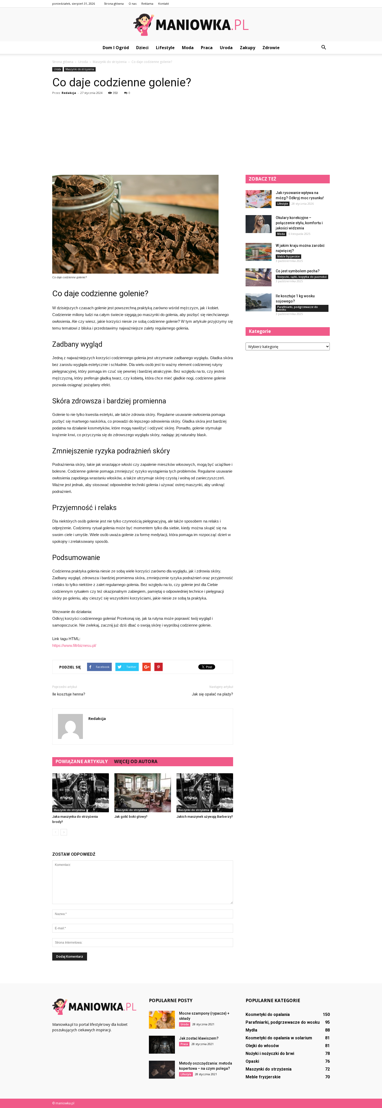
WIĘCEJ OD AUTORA (135, 761)
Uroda (226, 47)
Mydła (251, 1030)
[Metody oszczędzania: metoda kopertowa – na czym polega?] (162, 1070)
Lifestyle (165, 47)
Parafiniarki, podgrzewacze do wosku (297, 308)
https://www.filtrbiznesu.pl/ (74, 645)
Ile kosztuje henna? (68, 694)
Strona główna (114, 3)
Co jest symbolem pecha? (298, 271)
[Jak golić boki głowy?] (142, 792)
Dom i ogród (116, 47)
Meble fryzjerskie (288, 256)
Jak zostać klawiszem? (199, 1038)
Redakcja (69, 93)
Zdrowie (271, 47)
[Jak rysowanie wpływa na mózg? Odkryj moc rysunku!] (259, 199)
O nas (132, 3)
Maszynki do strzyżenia (79, 69)
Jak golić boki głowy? (130, 817)
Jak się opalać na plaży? (212, 694)
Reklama (147, 3)
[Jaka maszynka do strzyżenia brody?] (80, 792)
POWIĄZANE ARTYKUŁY (81, 761)
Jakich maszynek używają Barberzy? (204, 817)
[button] (323, 47)
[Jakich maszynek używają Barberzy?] (204, 792)
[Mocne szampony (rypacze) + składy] (162, 1020)
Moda (188, 47)
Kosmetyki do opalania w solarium (279, 1037)
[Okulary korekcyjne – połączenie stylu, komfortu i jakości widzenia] (259, 224)
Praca (207, 47)
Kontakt (163, 3)
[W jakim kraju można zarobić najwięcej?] (259, 252)
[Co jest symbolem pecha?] (259, 277)
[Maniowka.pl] (191, 25)
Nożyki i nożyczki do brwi (270, 1053)
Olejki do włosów (262, 1045)
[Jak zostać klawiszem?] (162, 1045)
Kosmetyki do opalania (268, 1014)
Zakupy (247, 47)
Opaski (252, 1061)
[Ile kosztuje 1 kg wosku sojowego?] (259, 302)
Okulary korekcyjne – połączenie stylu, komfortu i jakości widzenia (299, 223)
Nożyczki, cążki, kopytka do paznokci (302, 277)
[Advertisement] (191, 135)
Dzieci (142, 47)
